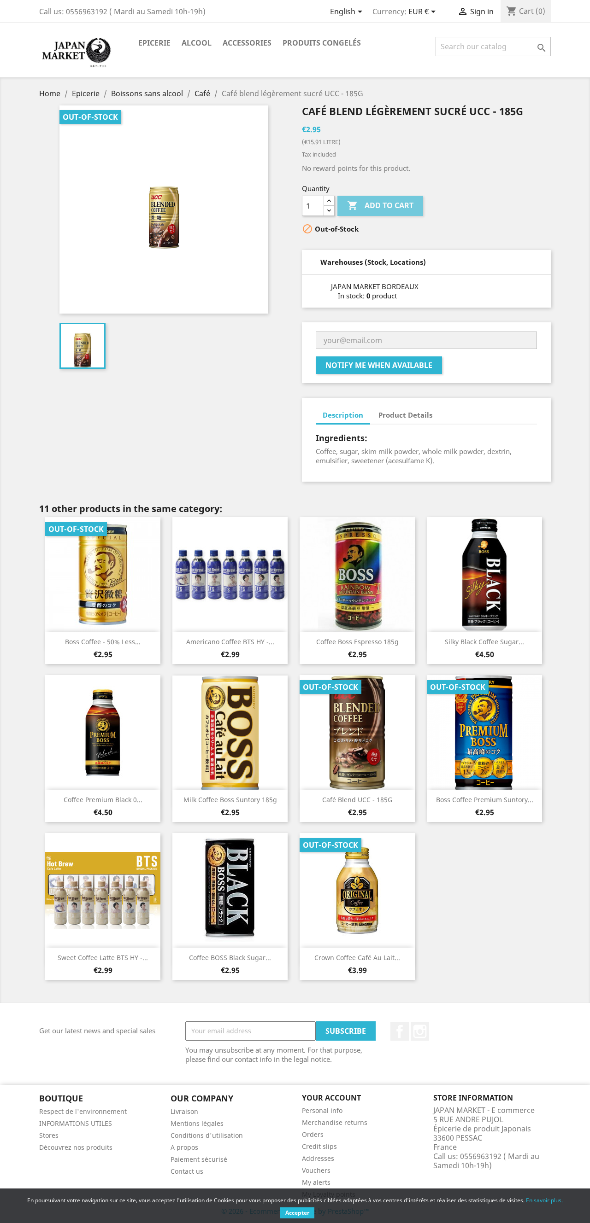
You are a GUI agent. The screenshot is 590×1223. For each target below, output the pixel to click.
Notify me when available (378, 365)
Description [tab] (343, 414)
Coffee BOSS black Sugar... (230, 957)
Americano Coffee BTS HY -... (230, 641)
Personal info (322, 1110)
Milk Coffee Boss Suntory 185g (230, 799)
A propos (184, 1147)
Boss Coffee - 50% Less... (103, 641)
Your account (331, 1098)
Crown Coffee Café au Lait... (357, 957)
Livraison (184, 1111)
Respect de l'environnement (83, 1111)
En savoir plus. (544, 1200)
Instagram (420, 1031)
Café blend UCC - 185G (357, 799)
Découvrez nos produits (75, 1147)
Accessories (247, 43)
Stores (49, 1135)
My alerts (316, 1182)
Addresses (318, 1158)
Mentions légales (197, 1123)
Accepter (297, 1213)
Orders (313, 1134)
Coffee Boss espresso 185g (357, 641)
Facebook (399, 1031)
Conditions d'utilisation (207, 1135)
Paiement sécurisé (199, 1159)
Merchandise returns (334, 1122)
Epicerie (154, 43)
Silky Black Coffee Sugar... (484, 641)
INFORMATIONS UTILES (75, 1123)
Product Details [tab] (405, 414)
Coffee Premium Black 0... (103, 799)
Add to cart (380, 205)
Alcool (197, 43)
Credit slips (319, 1146)
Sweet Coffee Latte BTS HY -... (103, 957)
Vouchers (316, 1170)
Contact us (187, 1171)
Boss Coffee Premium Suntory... (484, 799)
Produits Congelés (322, 43)
